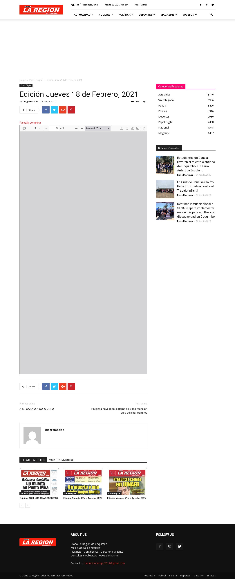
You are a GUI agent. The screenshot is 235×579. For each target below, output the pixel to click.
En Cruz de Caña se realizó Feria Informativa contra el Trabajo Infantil (195, 186)
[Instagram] (206, 4)
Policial (104, 14)
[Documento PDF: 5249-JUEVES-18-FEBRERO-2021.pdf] (83, 249)
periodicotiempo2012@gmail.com (105, 563)
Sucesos (188, 14)
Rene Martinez (185, 174)
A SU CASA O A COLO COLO (36, 409)
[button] (211, 15)
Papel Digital (141, 4)
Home (22, 80)
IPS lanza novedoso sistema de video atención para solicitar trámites (119, 410)
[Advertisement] (117, 47)
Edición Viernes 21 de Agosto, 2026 (126, 498)
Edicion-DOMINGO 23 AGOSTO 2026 (38, 498)
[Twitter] (213, 4)
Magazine (167, 14)
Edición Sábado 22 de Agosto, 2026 (82, 498)
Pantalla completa (30, 122)
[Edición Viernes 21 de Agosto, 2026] (127, 481)
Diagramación (30, 101)
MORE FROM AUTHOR (62, 460)
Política (125, 14)
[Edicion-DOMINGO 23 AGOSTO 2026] (39, 481)
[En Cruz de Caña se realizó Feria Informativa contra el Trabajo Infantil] (165, 189)
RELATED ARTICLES (33, 460)
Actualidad (82, 14)
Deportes (145, 14)
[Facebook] (200, 4)
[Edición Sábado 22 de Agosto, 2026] (83, 481)
